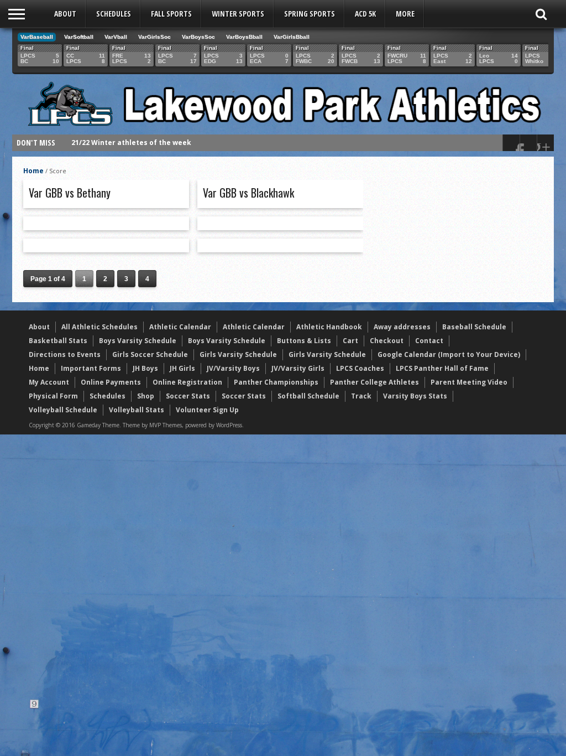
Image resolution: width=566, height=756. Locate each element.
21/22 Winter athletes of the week (131, 142)
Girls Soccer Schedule (150, 354)
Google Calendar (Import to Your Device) (449, 354)
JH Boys (145, 368)
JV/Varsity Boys (233, 368)
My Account (49, 382)
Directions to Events (65, 354)
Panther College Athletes (374, 382)
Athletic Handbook (329, 327)
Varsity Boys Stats (415, 396)
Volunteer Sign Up (207, 410)
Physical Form (53, 396)
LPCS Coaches (360, 368)
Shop (145, 396)
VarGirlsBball (292, 37)
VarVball (115, 37)
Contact (429, 340)
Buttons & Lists (304, 340)
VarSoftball (78, 37)
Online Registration (187, 382)
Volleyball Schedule (63, 410)
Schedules (113, 13)
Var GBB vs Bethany (70, 192)
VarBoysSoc (198, 37)
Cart (350, 340)
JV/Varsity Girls (297, 368)
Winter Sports (238, 13)
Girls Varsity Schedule (238, 354)
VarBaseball (36, 37)
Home (33, 170)
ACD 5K (365, 13)
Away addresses (402, 327)
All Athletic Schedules (99, 327)
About (65, 13)
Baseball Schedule (474, 327)
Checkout (386, 340)
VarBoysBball (244, 37)
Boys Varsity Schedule (137, 340)
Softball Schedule (308, 396)
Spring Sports (309, 13)
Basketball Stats (58, 340)
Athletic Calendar (180, 327)
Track (361, 396)
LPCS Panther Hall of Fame (442, 368)
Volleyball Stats (136, 410)
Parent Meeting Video (469, 382)
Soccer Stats (188, 396)
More (405, 13)
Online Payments (111, 382)
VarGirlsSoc (154, 37)
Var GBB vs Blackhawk (248, 192)
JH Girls (182, 368)
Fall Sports (171, 13)
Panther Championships (276, 382)
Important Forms (91, 368)
